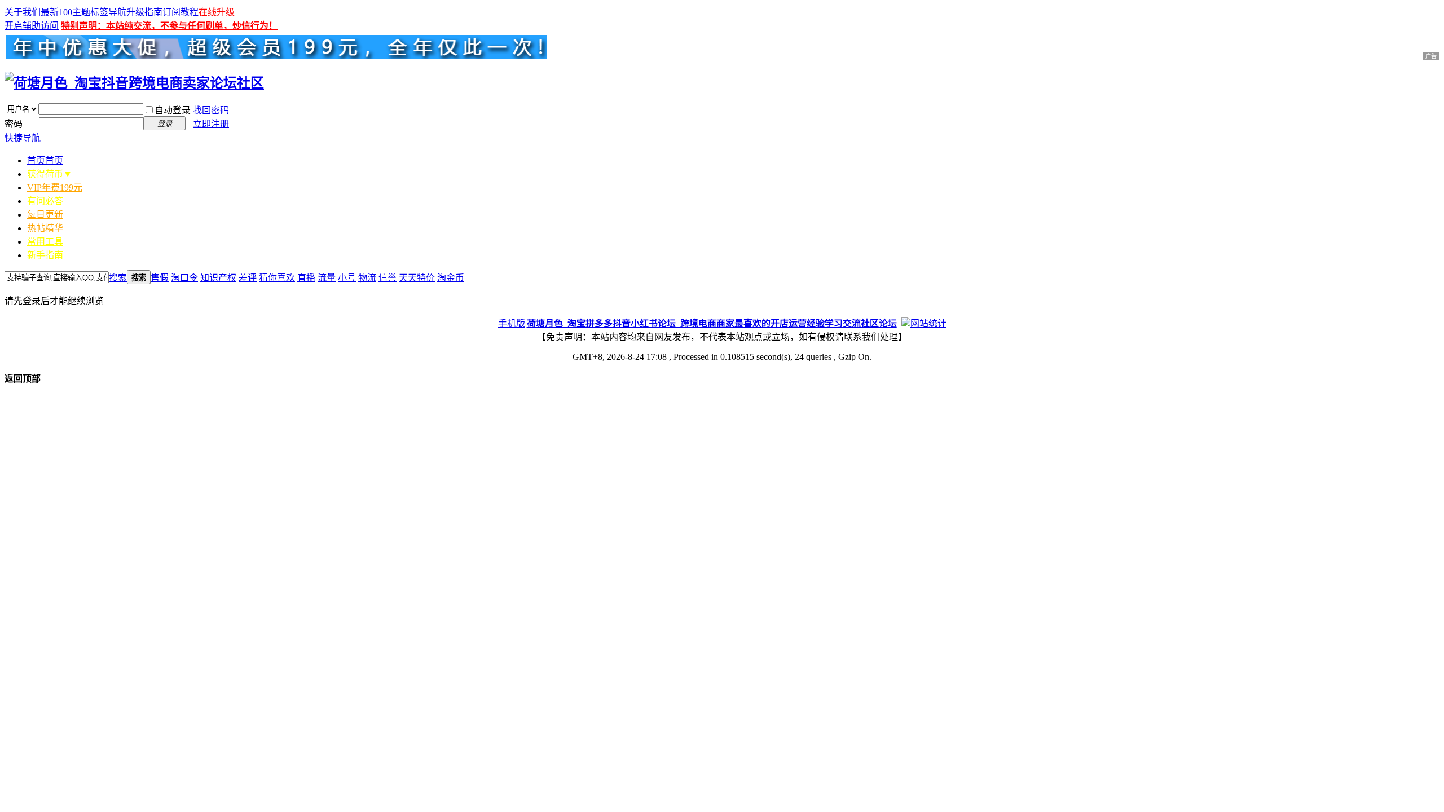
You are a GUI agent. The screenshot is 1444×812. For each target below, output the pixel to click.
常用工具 (45, 241)
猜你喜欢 (277, 278)
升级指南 (144, 12)
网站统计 (928, 323)
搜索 (118, 278)
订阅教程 (180, 12)
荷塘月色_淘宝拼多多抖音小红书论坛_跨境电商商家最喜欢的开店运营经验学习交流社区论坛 (712, 323)
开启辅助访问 (32, 25)
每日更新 (45, 214)
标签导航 (108, 12)
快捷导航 (23, 138)
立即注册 (211, 124)
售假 (160, 278)
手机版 (511, 323)
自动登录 (173, 110)
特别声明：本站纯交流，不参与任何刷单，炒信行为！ (169, 25)
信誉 (387, 278)
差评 (248, 278)
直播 (306, 278)
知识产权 (218, 278)
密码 (14, 124)
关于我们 (23, 12)
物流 (367, 278)
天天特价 (417, 278)
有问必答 (45, 201)
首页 (45, 160)
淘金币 (450, 278)
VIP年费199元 (54, 187)
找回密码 (211, 110)
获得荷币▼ (49, 174)
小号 (347, 278)
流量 (327, 278)
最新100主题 (65, 12)
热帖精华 (45, 228)
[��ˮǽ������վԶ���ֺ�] (905, 323)
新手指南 (45, 255)
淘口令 (184, 278)
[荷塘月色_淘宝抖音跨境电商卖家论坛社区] (134, 83)
